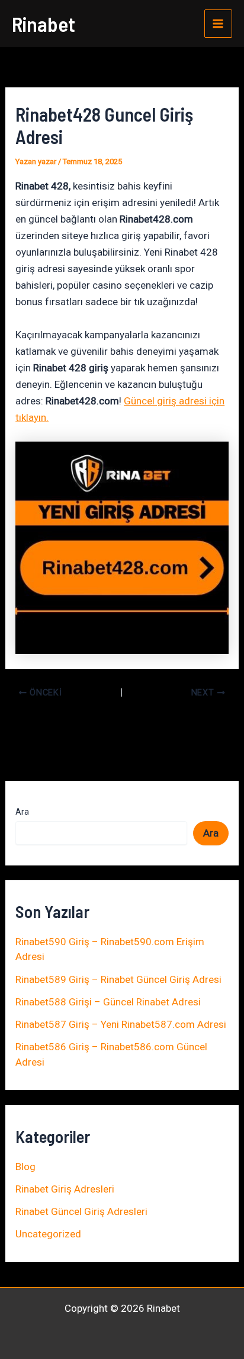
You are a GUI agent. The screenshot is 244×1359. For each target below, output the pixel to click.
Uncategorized (48, 1234)
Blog (25, 1166)
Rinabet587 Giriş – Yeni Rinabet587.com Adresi (120, 1024)
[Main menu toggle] (218, 23)
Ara (22, 811)
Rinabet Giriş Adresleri (64, 1189)
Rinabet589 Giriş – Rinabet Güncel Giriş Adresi (118, 979)
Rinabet (43, 23)
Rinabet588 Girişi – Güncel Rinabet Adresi (108, 1002)
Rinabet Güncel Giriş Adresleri (81, 1211)
